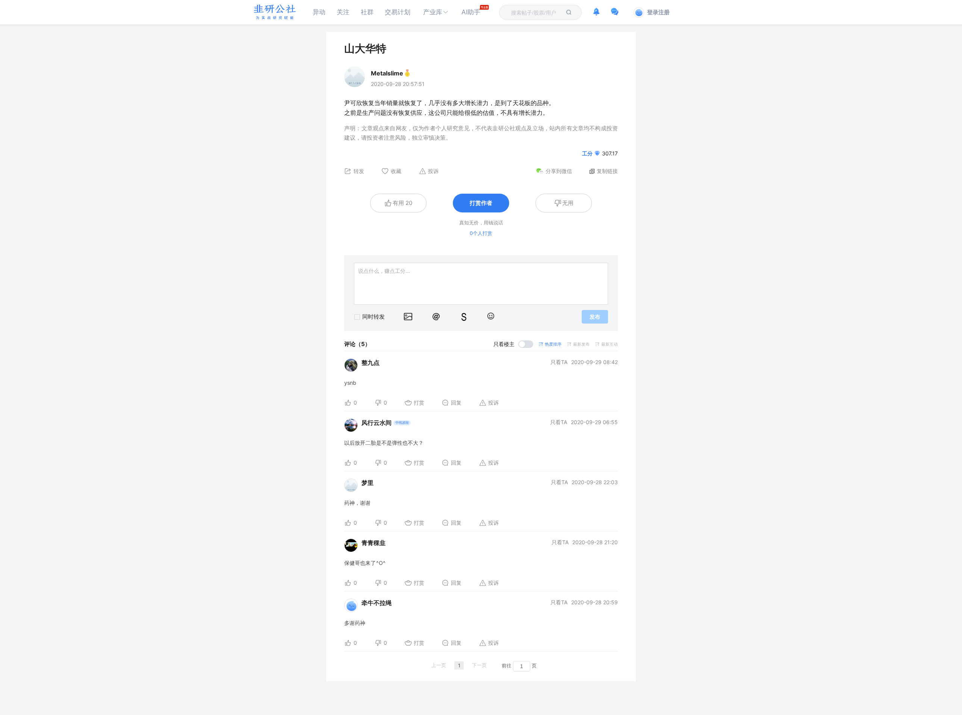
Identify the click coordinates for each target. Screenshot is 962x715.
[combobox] (535, 12)
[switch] (513, 344)
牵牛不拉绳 (377, 603)
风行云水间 (377, 422)
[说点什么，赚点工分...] (481, 283)
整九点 (371, 362)
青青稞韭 (374, 542)
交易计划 (397, 12)
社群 (367, 12)
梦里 (368, 482)
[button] (436, 12)
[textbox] (535, 12)
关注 (343, 12)
